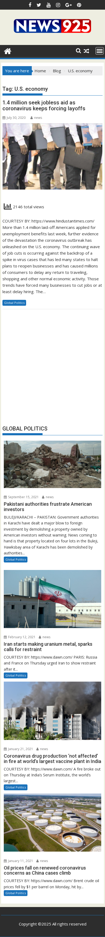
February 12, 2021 (21, 637)
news (38, 117)
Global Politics (14, 303)
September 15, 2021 (23, 497)
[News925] (8, 50)
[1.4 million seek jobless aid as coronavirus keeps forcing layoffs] (52, 159)
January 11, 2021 (20, 861)
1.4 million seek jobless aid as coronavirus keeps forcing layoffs (43, 105)
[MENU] (100, 51)
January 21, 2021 (20, 749)
